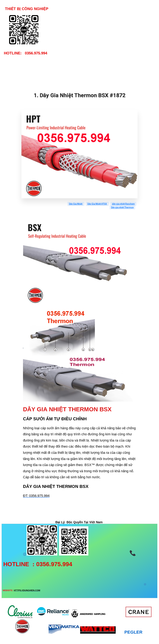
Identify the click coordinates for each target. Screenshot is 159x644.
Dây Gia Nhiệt (76, 204)
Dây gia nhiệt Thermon (122, 207)
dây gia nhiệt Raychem (123, 204)
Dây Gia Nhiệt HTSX (97, 204)
